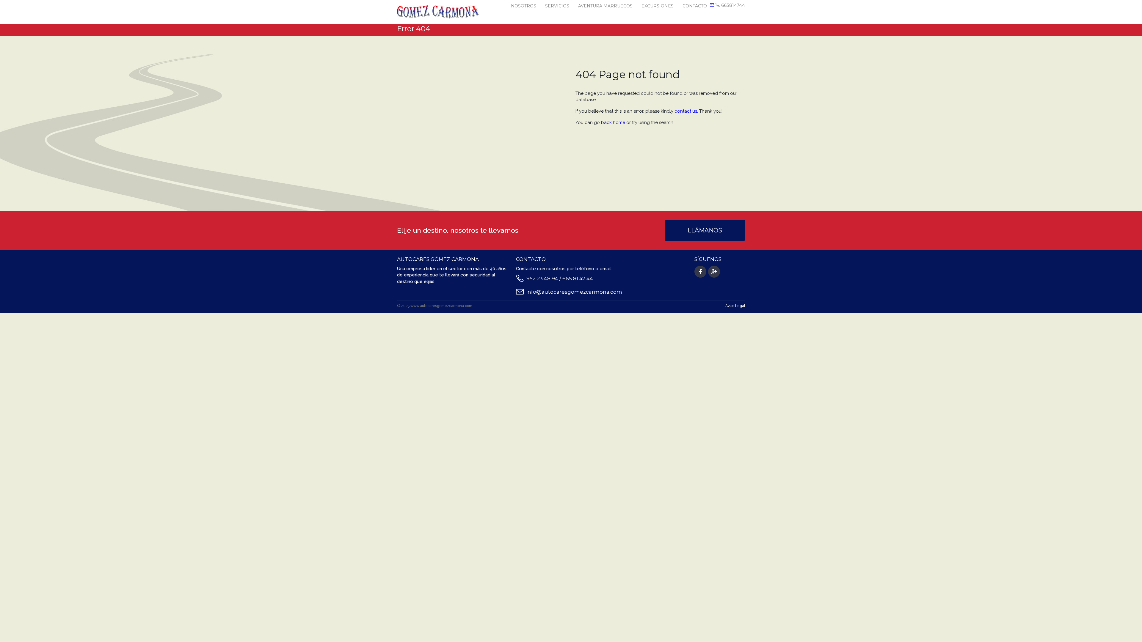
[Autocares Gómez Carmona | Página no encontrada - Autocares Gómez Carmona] (438, 11)
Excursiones (657, 6)
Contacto (695, 6)
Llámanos (705, 230)
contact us (685, 111)
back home (613, 122)
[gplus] (714, 272)
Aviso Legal (735, 306)
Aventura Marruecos (605, 6)
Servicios (557, 6)
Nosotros (523, 6)
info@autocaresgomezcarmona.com (574, 292)
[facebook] (700, 272)
